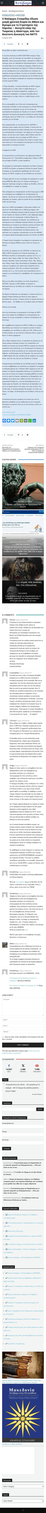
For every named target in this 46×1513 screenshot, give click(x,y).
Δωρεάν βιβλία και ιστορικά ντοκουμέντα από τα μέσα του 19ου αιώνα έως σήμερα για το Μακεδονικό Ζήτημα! (21, 1381)
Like (9, 1064)
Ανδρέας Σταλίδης (23, 544)
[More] (27, 44)
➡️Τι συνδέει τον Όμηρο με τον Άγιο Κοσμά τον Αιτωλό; (23, 1244)
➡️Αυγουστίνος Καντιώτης (14, 1231)
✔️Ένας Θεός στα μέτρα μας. (15, 1344)
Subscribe (37, 1064)
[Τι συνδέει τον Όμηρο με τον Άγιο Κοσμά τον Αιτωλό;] (23, 486)
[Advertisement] (18, 1460)
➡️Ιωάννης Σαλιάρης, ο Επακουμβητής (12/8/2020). (23, 1257)
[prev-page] (3, 607)
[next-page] (7, 607)
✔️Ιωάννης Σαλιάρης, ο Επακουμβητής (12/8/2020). (23, 1273)
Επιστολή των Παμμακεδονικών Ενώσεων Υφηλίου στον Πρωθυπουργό (11, 449)
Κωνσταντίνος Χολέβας (23, 501)
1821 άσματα (22, 593)
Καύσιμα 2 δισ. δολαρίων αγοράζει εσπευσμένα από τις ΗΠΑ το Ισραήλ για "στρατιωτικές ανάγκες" (34, 450)
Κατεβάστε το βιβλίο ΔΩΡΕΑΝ (12, 1444)
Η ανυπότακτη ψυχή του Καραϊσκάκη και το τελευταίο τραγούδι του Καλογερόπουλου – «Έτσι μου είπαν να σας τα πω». (23, 598)
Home (4, 11)
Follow (23, 1064)
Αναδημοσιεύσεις (16, 11)
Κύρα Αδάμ (20, 15)
